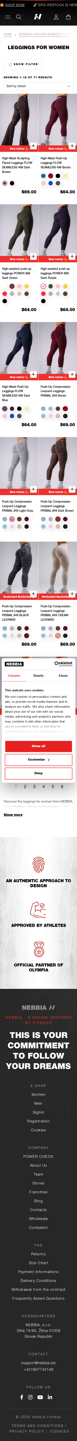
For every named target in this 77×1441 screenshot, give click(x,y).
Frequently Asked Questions (38, 1299)
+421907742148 (38, 1370)
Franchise (38, 1192)
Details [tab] (38, 675)
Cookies (38, 1130)
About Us (38, 1166)
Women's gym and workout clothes (47, 34)
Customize (36, 759)
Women (39, 1095)
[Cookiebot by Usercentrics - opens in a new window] (54, 664)
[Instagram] (30, 1398)
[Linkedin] (50, 1398)
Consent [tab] (14, 675)
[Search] (18, 16)
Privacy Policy (26, 1432)
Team (38, 1175)
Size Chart (38, 1263)
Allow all (38, 746)
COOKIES (59, 1432)
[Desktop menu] (7, 16)
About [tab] (63, 675)
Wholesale (38, 1219)
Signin (38, 1113)
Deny (38, 773)
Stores (38, 1183)
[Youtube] (40, 1398)
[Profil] (56, 16)
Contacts (38, 1210)
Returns (38, 1254)
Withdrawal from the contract (38, 1290)
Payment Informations (38, 1272)
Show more (13, 815)
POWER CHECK (38, 1157)
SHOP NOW (10, 5)
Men (38, 1104)
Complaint (38, 1228)
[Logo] (38, 17)
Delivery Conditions (38, 1281)
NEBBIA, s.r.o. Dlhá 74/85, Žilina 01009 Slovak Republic (38, 1331)
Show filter (25, 64)
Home (8, 34)
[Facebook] (21, 1398)
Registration (38, 1122)
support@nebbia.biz (38, 1363)
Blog (38, 1201)
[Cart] (68, 16)
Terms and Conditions (38, 1426)
